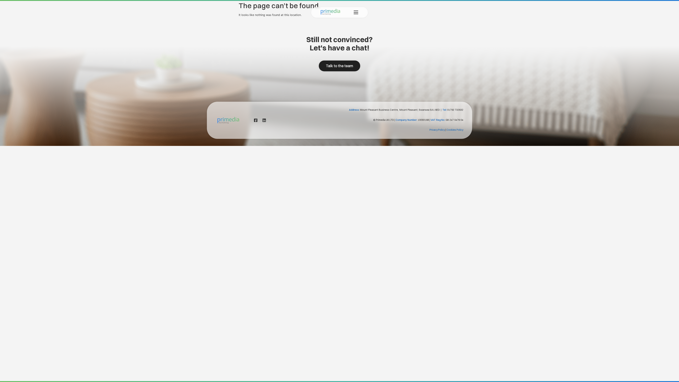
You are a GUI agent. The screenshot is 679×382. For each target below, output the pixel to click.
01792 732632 (455, 109)
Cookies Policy (454, 129)
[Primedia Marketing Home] (330, 14)
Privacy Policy (437, 129)
